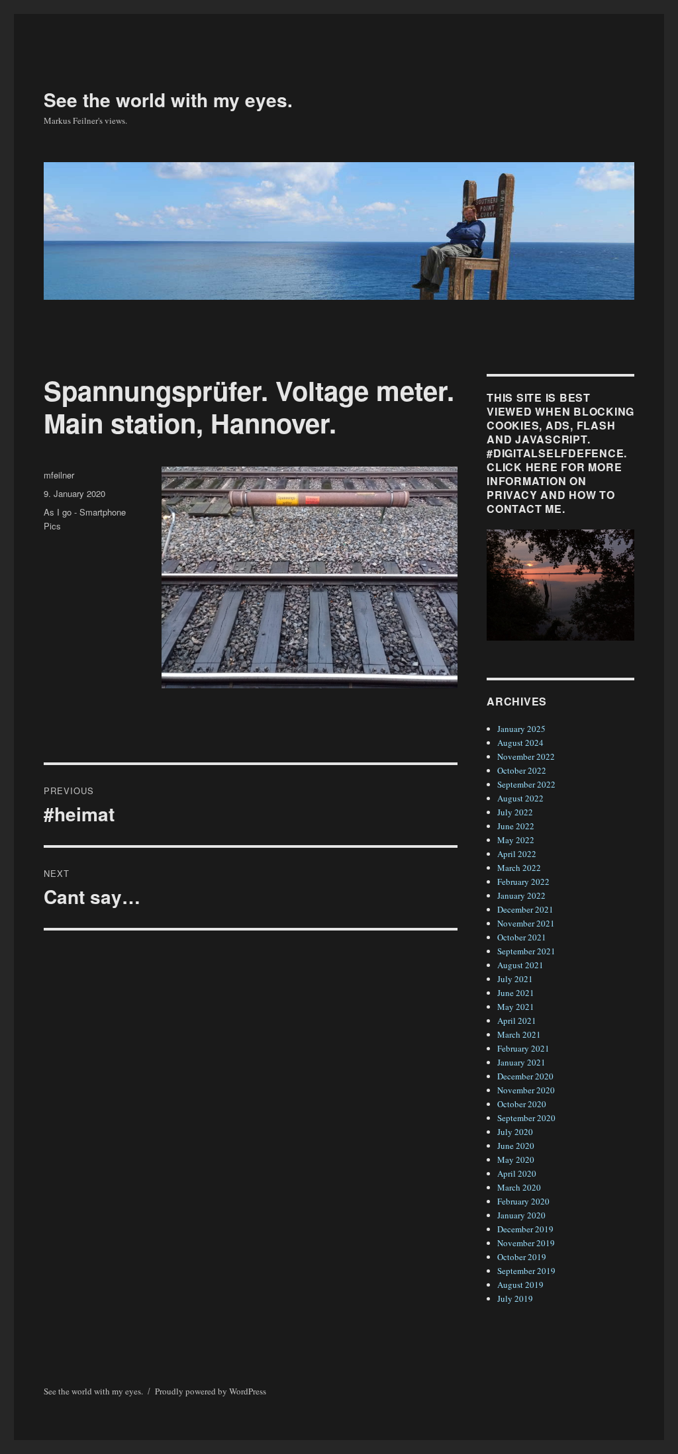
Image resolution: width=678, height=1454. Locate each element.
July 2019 (515, 1298)
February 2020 (523, 1201)
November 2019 (526, 1243)
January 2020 (521, 1215)
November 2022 (526, 756)
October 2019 (521, 1257)
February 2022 (523, 881)
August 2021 (520, 965)
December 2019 (525, 1229)
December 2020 (525, 1076)
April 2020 (516, 1173)
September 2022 (526, 784)
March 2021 (519, 1034)
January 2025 (521, 729)
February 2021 (523, 1048)
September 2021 (526, 951)
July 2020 (515, 1132)
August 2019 (520, 1285)
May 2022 (515, 840)
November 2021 (526, 923)
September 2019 (526, 1271)
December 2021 (525, 909)
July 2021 (515, 979)
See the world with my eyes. (168, 99)
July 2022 (515, 812)
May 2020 (515, 1159)
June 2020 (515, 1146)
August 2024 (520, 743)
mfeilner (59, 475)
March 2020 (519, 1187)
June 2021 (515, 993)
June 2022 (515, 826)
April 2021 (516, 1020)
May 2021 (515, 1007)
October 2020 (521, 1104)
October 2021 (521, 937)
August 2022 (520, 798)
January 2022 (521, 895)
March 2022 (519, 868)
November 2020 (526, 1090)
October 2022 (521, 770)
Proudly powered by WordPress (210, 1391)
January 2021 (521, 1062)
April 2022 (516, 854)
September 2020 (526, 1118)
